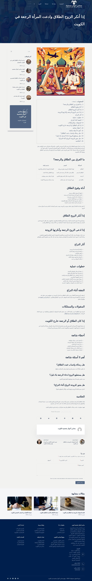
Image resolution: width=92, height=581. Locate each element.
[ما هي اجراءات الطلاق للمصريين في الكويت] (28, 79)
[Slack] (7, 578)
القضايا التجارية (40, 528)
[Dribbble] (10, 578)
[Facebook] (81, 418)
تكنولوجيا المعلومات (39, 532)
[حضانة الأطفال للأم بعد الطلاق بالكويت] (46, 503)
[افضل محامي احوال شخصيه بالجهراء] (28, 70)
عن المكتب (61, 528)
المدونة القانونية (29, 2)
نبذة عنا (54, 3)
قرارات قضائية (60, 544)
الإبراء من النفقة (44, 297)
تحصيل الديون (21, 540)
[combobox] (22, 51)
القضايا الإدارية (40, 544)
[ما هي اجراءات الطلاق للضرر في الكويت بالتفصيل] (28, 61)
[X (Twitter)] (73, 418)
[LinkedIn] (57, 418)
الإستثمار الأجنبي (20, 530)
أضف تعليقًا (81, 465)
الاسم (82, 460)
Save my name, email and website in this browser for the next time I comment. (66, 478)
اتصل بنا (29, 6)
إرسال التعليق (80, 482)
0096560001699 (76, 565)
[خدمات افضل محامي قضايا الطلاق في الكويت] (28, 88)
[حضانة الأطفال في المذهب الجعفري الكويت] (19, 503)
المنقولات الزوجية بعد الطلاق (71, 313)
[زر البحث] (11, 51)
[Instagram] (12, 578)
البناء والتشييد (41, 540)
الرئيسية (61, 3)
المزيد (39, 3)
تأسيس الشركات (20, 528)
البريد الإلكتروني (63, 460)
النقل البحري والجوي (39, 530)
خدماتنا (46, 3)
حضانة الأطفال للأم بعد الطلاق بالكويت (49, 512)
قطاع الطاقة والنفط (39, 542)
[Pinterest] (65, 418)
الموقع (49, 460)
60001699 (77, 569)
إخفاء (74, 101)
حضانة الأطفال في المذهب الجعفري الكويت (21, 512)
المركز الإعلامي (60, 532)
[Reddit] (49, 418)
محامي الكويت (60, 540)
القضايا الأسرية (20, 542)
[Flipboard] (41, 418)
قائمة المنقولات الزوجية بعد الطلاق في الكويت (74, 512)
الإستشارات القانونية (19, 532)
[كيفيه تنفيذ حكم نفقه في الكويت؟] (28, 97)
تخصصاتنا (62, 530)
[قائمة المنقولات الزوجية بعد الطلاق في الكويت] (72, 503)
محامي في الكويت (40, 546)
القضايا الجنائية (20, 544)
